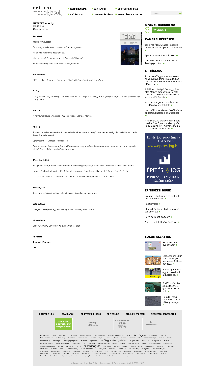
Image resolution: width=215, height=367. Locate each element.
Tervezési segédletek (130, 14)
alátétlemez (140, 353)
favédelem (72, 338)
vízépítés (145, 341)
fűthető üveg (60, 338)
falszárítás (43, 356)
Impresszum (105, 363)
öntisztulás (76, 343)
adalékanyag (123, 356)
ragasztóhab (94, 341)
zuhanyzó (74, 335)
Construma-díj (45, 341)
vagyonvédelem (99, 335)
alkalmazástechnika (88, 349)
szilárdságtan (92, 345)
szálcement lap (134, 349)
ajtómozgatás (149, 346)
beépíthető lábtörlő (109, 356)
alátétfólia (54, 349)
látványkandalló (114, 353)
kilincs (79, 356)
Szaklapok (100, 9)
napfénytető (44, 335)
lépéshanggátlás (103, 343)
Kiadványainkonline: (122, 321)
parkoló (116, 346)
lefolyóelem (83, 338)
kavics (54, 335)
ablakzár (93, 338)
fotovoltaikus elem (99, 353)
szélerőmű (44, 349)
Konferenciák (78, 9)
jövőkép (125, 346)
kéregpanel (122, 349)
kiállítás (164, 353)
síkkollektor (127, 351)
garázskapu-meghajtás (116, 335)
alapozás (131, 335)
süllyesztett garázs (67, 356)
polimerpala (57, 341)
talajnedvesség (85, 335)
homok (114, 343)
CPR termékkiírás (128, 9)
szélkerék (97, 356)
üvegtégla (145, 349)
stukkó (122, 343)
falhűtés (84, 341)
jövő (106, 351)
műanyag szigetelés (71, 341)
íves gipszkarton (155, 343)
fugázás (142, 335)
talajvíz (166, 341)
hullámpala (86, 353)
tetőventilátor (55, 351)
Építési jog (76, 14)
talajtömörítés (134, 341)
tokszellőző (75, 353)
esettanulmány (72, 349)
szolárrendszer (45, 353)
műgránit (171, 346)
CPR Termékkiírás (91, 314)
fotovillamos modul (47, 338)
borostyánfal (102, 349)
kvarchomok (63, 335)
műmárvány (163, 351)
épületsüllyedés (133, 343)
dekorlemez (70, 346)
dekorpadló (138, 351)
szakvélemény (97, 351)
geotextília (76, 351)
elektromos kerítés (135, 338)
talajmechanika (153, 353)
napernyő (66, 351)
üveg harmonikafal (62, 343)
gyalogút (163, 335)
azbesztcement (150, 351)
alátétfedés (153, 335)
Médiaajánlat (91, 363)
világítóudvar (156, 341)
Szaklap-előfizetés (93, 323)
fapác (62, 349)
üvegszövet (107, 346)
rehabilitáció (167, 343)
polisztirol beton (136, 346)
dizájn (79, 346)
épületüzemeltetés (46, 343)
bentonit (112, 349)
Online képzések (103, 14)
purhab (60, 346)
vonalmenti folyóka (158, 349)
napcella (86, 351)
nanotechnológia (150, 338)
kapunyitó (87, 356)
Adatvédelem (77, 363)
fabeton (169, 338)
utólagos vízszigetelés (114, 340)
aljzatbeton (161, 346)
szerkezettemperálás (47, 346)
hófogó (144, 343)
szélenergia (44, 351)
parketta (66, 353)
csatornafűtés (116, 351)
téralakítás (54, 356)
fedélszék (56, 353)
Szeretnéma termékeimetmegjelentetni (63, 324)
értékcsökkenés (128, 353)
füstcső (161, 338)
